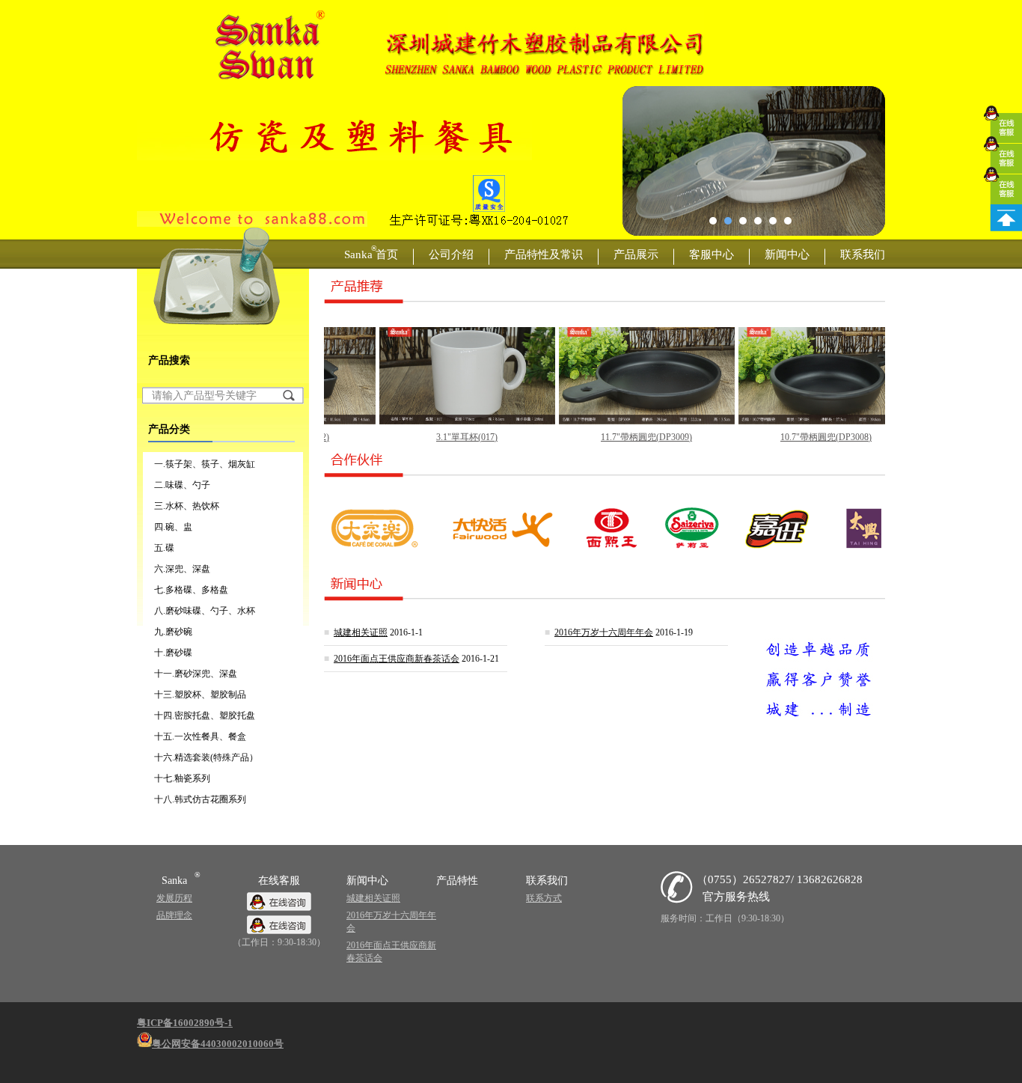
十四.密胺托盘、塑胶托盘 (204, 715)
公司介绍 (451, 254)
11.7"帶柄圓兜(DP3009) (612, 437)
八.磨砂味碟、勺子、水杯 (204, 610)
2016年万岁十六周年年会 (603, 632)
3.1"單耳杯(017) (433, 437)
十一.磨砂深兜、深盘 (195, 673)
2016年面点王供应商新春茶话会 (396, 658)
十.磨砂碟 (173, 652)
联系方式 (544, 898)
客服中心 (711, 254)
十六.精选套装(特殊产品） (206, 757)
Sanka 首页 (371, 252)
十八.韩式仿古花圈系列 (200, 799)
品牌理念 (174, 915)
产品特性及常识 (543, 254)
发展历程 (174, 898)
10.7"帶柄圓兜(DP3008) (792, 437)
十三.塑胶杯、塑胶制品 (200, 694)
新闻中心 (787, 254)
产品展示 (635, 254)
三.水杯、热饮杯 (186, 506)
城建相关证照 (361, 632)
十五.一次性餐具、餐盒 (200, 736)
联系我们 (862, 254)
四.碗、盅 (173, 527)
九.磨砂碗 (173, 631)
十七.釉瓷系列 (182, 778)
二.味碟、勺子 (182, 485)
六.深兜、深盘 (182, 569)
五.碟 (164, 548)
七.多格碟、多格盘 (191, 590)
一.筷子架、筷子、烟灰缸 (204, 464)
